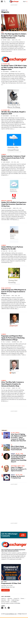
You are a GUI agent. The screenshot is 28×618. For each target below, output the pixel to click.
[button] (4, 1)
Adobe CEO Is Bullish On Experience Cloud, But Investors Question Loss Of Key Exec (13, 204)
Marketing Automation (6, 200)
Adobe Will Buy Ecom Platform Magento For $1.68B (12, 248)
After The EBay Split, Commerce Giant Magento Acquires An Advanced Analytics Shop (12, 384)
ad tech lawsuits (15, 432)
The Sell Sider (19, 453)
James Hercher (6, 162)
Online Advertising (6, 288)
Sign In (24, 1)
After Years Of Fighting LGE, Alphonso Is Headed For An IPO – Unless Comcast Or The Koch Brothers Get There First (18, 437)
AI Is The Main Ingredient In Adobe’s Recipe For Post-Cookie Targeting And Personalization (13, 36)
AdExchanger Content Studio (17, 465)
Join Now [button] (22, 535)
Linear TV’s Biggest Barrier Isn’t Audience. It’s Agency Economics (18, 469)
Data (2, 32)
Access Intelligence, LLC (11, 613)
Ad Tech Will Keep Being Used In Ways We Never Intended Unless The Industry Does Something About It (18, 458)
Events (22, 598)
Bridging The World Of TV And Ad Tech (18, 477)
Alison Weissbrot (7, 208)
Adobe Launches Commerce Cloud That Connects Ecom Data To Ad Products (13, 158)
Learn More (5, 590)
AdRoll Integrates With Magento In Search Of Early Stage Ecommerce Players (13, 291)
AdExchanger (6, 71)
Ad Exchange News (5, 63)
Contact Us (16, 598)
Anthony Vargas (6, 39)
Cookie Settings (15, 600)
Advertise (9, 598)
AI (11, 444)
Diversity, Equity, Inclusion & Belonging (10, 603)
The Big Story (19, 474)
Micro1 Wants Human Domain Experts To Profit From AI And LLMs (18, 448)
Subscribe (3, 600)
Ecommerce (3, 154)
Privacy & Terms (5, 601)
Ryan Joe (5, 251)
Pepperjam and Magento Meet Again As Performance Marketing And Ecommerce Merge (13, 337)
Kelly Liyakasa (6, 341)
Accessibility (14, 601)
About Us (3, 598)
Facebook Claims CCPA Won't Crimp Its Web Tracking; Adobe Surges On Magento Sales (14, 67)
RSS (9, 600)
